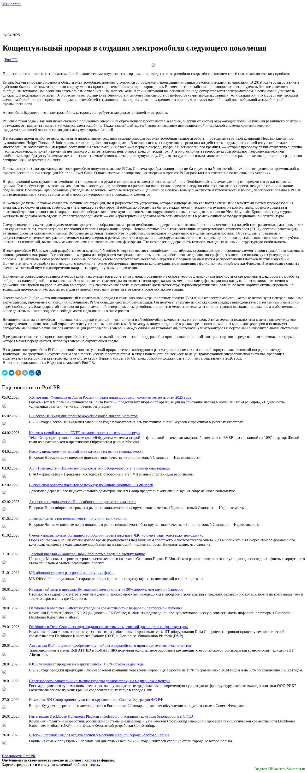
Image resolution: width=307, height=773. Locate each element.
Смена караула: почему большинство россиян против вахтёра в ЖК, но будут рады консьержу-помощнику (116, 535)
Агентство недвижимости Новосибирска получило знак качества (82, 502)
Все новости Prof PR (18, 756)
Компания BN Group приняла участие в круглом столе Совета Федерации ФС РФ (96, 700)
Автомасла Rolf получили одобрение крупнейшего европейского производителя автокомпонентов (110, 645)
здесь (94, 764)
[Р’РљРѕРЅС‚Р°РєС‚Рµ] (11, 373)
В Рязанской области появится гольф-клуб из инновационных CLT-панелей (91, 485)
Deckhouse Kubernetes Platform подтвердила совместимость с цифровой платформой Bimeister (105, 608)
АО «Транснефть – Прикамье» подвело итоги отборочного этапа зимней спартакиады (99, 468)
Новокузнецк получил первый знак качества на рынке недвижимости (86, 451)
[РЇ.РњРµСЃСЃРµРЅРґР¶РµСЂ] (5, 373)
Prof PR (11, 60)
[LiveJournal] (38, 373)
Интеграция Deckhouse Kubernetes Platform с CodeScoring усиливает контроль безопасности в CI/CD (111, 716)
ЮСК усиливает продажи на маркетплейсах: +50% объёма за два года (86, 664)
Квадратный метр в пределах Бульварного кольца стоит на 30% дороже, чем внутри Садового (106, 589)
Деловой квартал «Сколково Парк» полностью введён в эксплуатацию (87, 554)
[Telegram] (25, 373)
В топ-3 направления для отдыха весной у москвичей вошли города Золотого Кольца (99, 735)
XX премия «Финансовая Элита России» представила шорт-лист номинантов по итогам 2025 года (110, 397)
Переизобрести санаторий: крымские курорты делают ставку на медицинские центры (99, 681)
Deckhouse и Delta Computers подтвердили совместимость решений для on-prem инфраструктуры (108, 627)
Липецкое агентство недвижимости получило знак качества (78, 518)
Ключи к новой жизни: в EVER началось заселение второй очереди (84, 433)
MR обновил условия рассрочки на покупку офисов (71, 573)
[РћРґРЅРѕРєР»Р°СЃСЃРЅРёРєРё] (18, 373)
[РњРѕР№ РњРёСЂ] (32, 373)
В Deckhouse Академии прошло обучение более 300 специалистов (83, 416)
